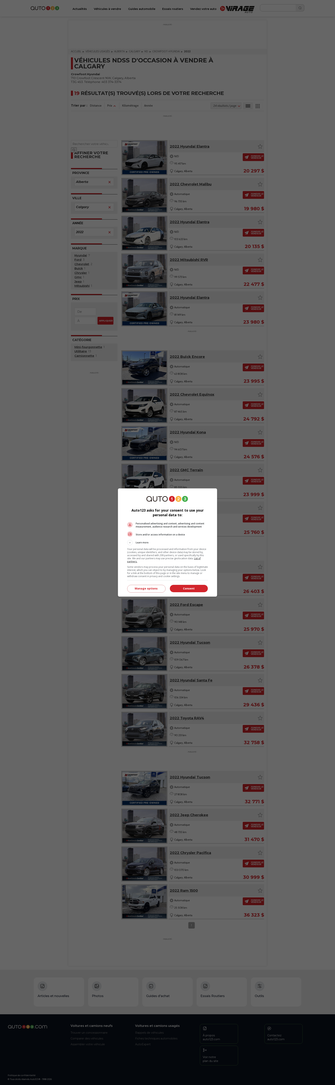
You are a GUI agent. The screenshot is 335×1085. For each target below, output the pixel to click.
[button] (167, 542)
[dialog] (167, 542)
